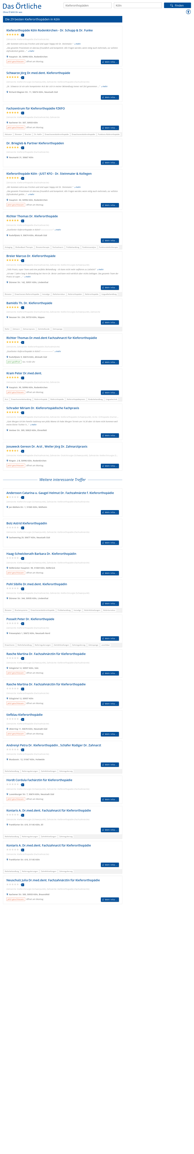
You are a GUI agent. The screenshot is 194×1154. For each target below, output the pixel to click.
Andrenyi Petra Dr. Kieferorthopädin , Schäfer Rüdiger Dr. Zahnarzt (53, 745)
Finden (179, 5)
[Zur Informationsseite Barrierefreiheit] (188, 12)
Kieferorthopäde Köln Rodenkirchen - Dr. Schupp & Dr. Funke (49, 30)
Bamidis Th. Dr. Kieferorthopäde (29, 303)
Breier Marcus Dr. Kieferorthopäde (31, 256)
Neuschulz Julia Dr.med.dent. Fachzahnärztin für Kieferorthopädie (53, 880)
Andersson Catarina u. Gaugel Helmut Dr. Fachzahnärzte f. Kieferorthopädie (60, 493)
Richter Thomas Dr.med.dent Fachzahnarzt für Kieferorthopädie (51, 338)
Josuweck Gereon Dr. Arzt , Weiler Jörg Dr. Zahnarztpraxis (46, 446)
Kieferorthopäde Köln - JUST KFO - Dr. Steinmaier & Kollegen (49, 174)
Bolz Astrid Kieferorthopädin (26, 523)
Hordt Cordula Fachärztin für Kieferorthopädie (39, 780)
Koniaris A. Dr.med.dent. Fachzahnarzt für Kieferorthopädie (48, 810)
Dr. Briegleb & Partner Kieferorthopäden (35, 143)
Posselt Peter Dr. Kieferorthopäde (30, 619)
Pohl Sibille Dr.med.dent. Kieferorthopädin (36, 584)
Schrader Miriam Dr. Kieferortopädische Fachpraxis (42, 408)
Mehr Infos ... (111, 62)
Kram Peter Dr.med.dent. (24, 373)
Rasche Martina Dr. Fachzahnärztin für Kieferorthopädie (46, 654)
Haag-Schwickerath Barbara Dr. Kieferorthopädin (41, 554)
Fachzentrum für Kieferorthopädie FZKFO (35, 108)
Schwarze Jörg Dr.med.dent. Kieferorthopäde (38, 73)
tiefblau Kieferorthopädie (24, 715)
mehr (78, 44)
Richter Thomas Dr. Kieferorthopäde (32, 216)
